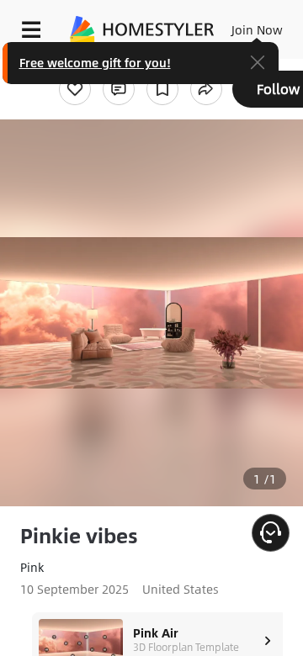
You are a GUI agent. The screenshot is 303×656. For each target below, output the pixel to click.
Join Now (257, 29)
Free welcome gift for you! (95, 62)
